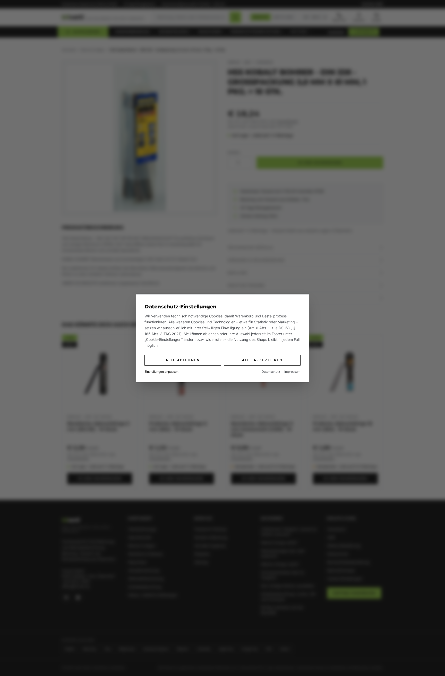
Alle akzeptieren (262, 360)
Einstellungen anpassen (161, 372)
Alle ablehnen (183, 360)
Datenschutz (271, 372)
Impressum (292, 372)
